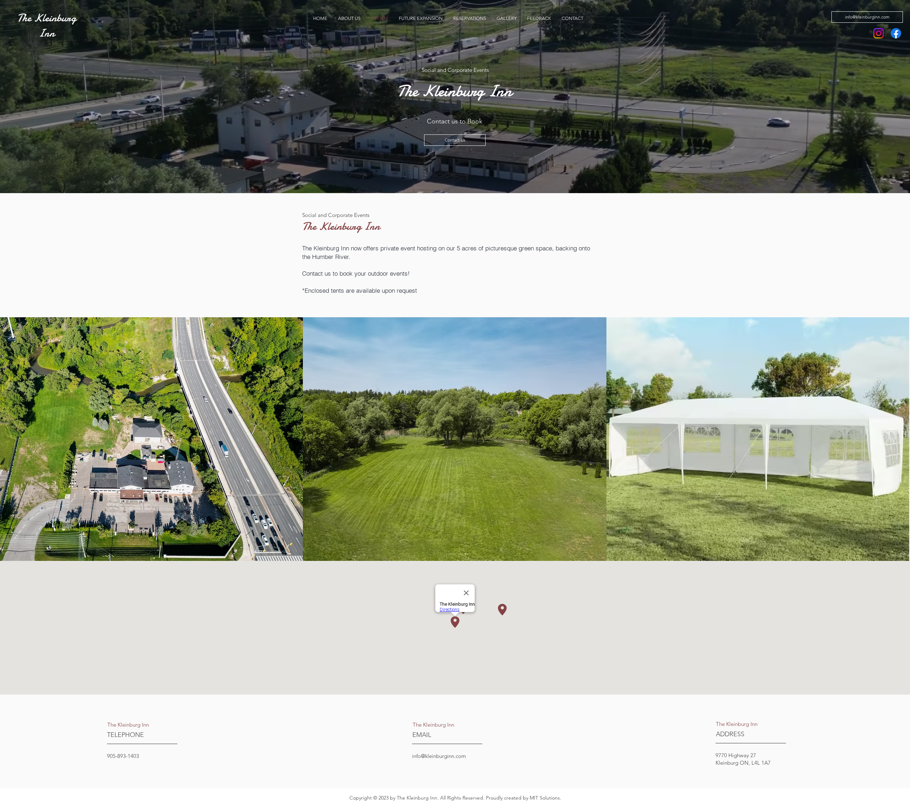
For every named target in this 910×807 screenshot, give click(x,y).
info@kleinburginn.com (439, 756)
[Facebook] (896, 33)
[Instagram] (878, 33)
